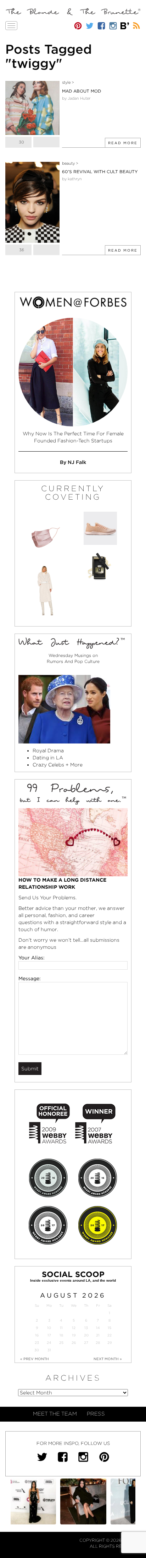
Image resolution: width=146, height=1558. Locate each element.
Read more (122, 143)
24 (49, 1342)
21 (98, 1335)
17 (49, 1335)
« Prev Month (34, 1359)
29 (109, 1342)
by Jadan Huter (76, 98)
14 (98, 1328)
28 (98, 1342)
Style (66, 82)
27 (86, 1342)
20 (86, 1335)
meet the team (55, 1414)
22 (109, 1335)
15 (109, 1328)
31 (49, 1350)
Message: (29, 978)
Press (96, 1414)
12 (73, 1328)
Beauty (68, 163)
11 (61, 1328)
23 (37, 1342)
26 (74, 1342)
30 (36, 1350)
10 (49, 1328)
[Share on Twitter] (46, 142)
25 (61, 1342)
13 (86, 1328)
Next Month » (108, 1359)
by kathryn (72, 178)
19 (73, 1335)
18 (61, 1335)
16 (37, 1335)
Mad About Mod (81, 91)
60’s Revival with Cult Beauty (100, 171)
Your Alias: (31, 957)
